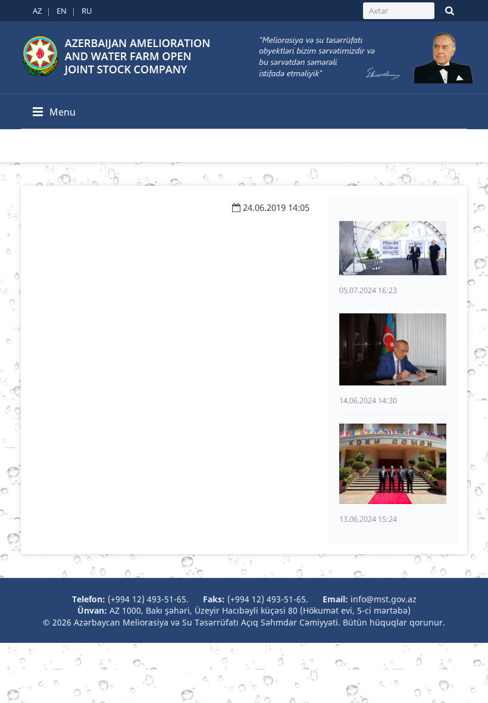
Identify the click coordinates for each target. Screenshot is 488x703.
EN (62, 10)
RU (87, 10)
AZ (37, 10)
